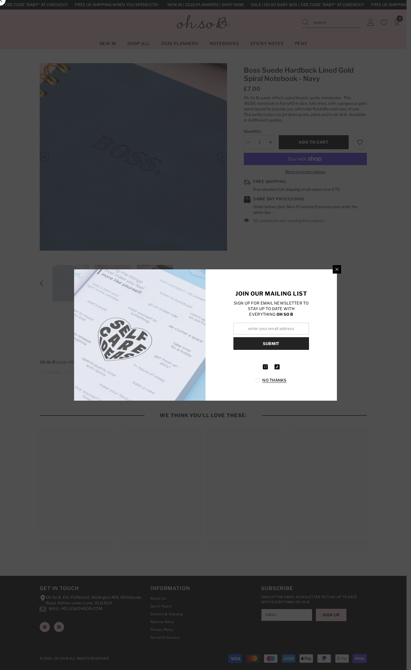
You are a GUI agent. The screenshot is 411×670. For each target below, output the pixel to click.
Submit (271, 343)
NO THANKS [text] (274, 380)
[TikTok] (277, 367)
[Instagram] (265, 367)
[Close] (337, 269)
